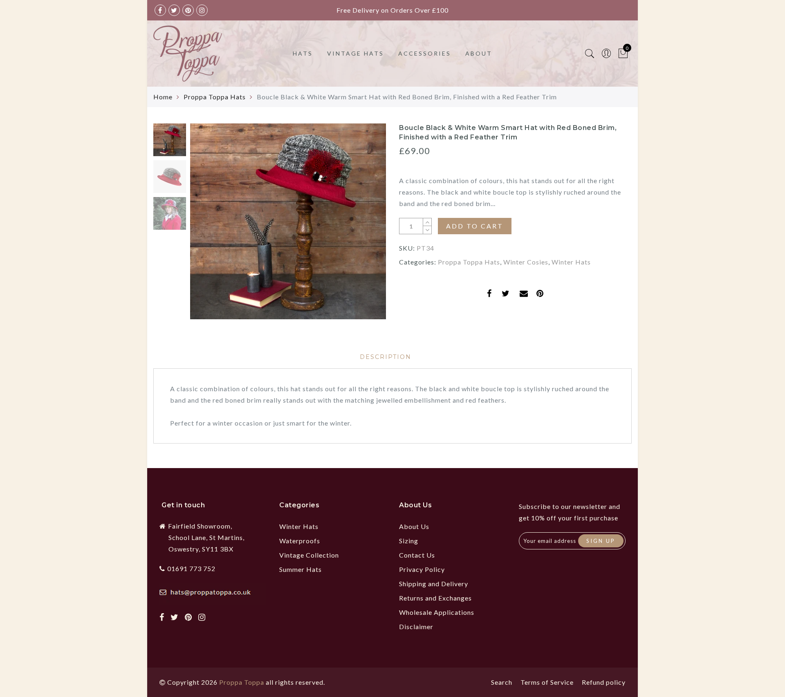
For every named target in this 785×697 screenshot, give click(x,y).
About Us (414, 526)
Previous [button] (205, 226)
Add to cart (474, 226)
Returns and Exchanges (435, 598)
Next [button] (360, 226)
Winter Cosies (525, 262)
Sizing (408, 541)
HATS (303, 53)
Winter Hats (571, 262)
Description (385, 357)
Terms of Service (547, 682)
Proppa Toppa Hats (215, 97)
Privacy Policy (422, 569)
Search (501, 682)
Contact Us (417, 555)
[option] (288, 221)
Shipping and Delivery (433, 583)
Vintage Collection (309, 555)
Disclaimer (416, 626)
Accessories (424, 53)
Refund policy (604, 682)
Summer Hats (300, 569)
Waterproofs (299, 541)
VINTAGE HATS (355, 53)
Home (163, 97)
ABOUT (478, 53)
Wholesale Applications (436, 612)
